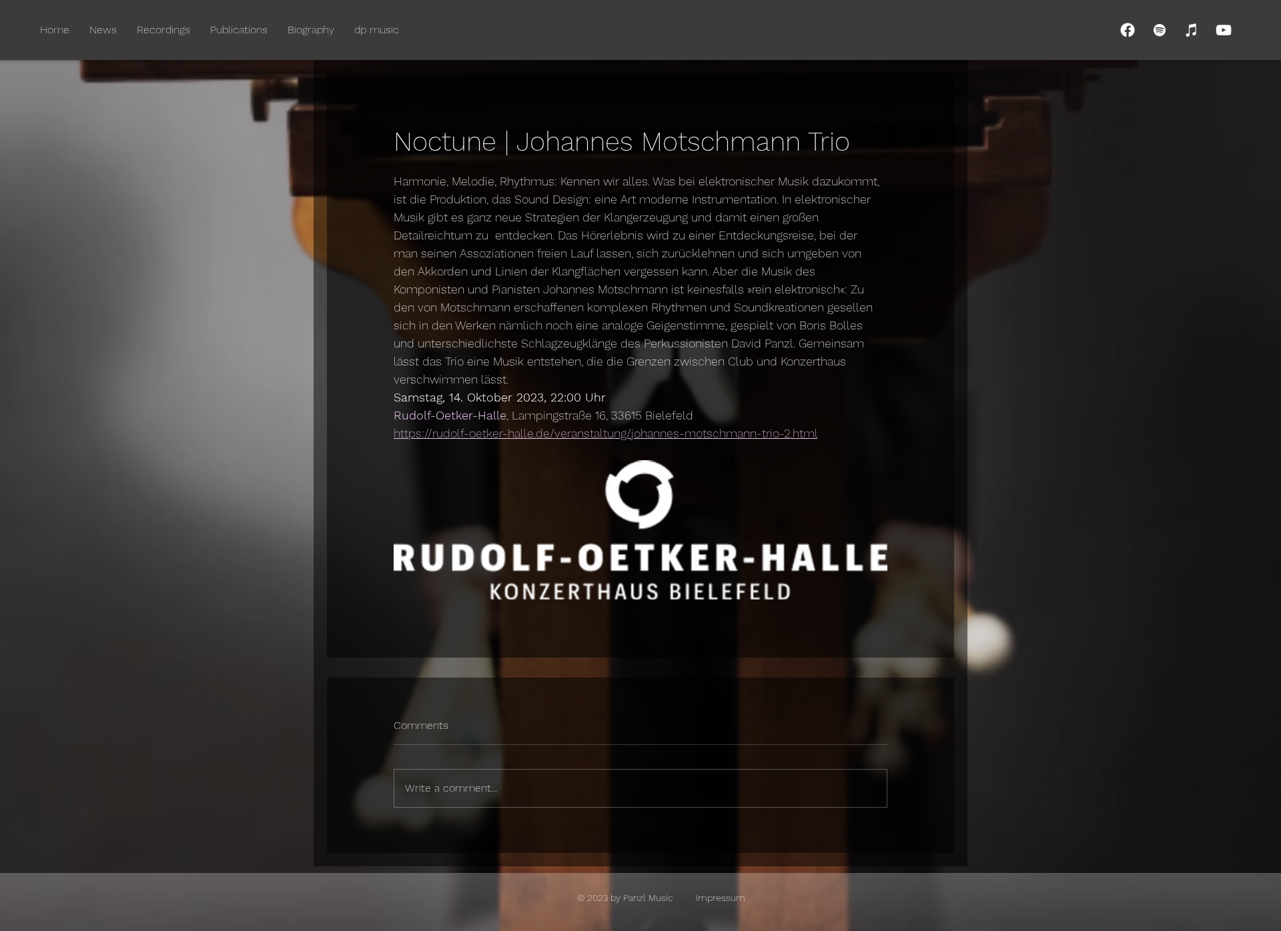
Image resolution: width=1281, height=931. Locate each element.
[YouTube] (1223, 30)
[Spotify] (1159, 30)
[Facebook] (1127, 30)
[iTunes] (1191, 30)
